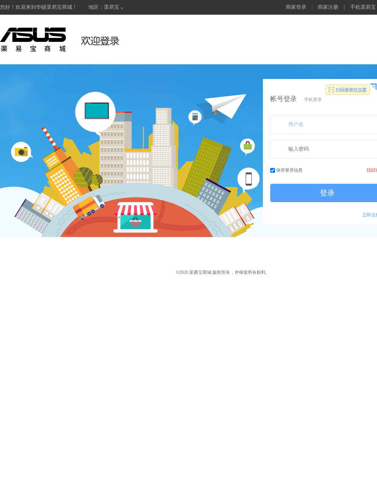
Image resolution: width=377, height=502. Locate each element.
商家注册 (328, 7)
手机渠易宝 (363, 7)
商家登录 (296, 7)
